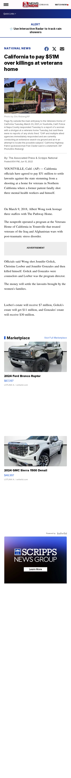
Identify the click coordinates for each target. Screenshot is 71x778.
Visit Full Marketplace (55, 338)
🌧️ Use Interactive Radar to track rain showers (35, 30)
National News (17, 48)
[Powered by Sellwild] (62, 533)
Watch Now (61, 5)
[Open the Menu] (6, 4)
